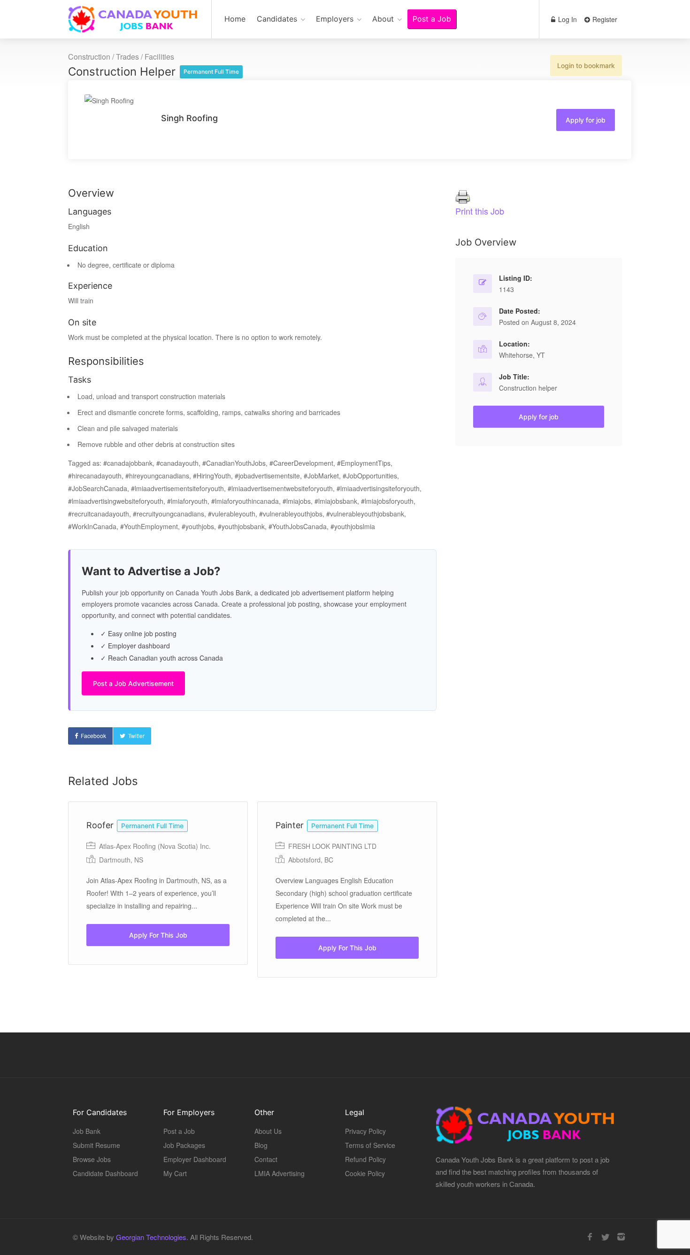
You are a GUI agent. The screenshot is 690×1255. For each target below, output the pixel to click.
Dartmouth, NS (121, 859)
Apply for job (586, 120)
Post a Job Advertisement (133, 683)
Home (234, 18)
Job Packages (184, 1145)
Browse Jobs (92, 1159)
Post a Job (432, 18)
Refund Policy (365, 1159)
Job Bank (86, 1131)
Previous (204, 904)
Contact (265, 1159)
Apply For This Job (158, 935)
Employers (334, 18)
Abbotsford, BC (310, 859)
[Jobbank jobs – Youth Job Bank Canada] (133, 24)
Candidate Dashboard (105, 1173)
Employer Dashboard (194, 1159)
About (383, 18)
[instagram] (621, 1237)
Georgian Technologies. (152, 1237)
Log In (566, 19)
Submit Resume (96, 1145)
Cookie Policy (365, 1173)
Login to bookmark (586, 65)
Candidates (277, 18)
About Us (268, 1131)
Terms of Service (370, 1145)
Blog (261, 1145)
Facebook (93, 735)
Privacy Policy (365, 1131)
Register (603, 19)
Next (471, 904)
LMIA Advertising (279, 1173)
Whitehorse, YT (522, 355)
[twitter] (605, 1237)
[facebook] (590, 1237)
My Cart (175, 1173)
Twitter (136, 735)
